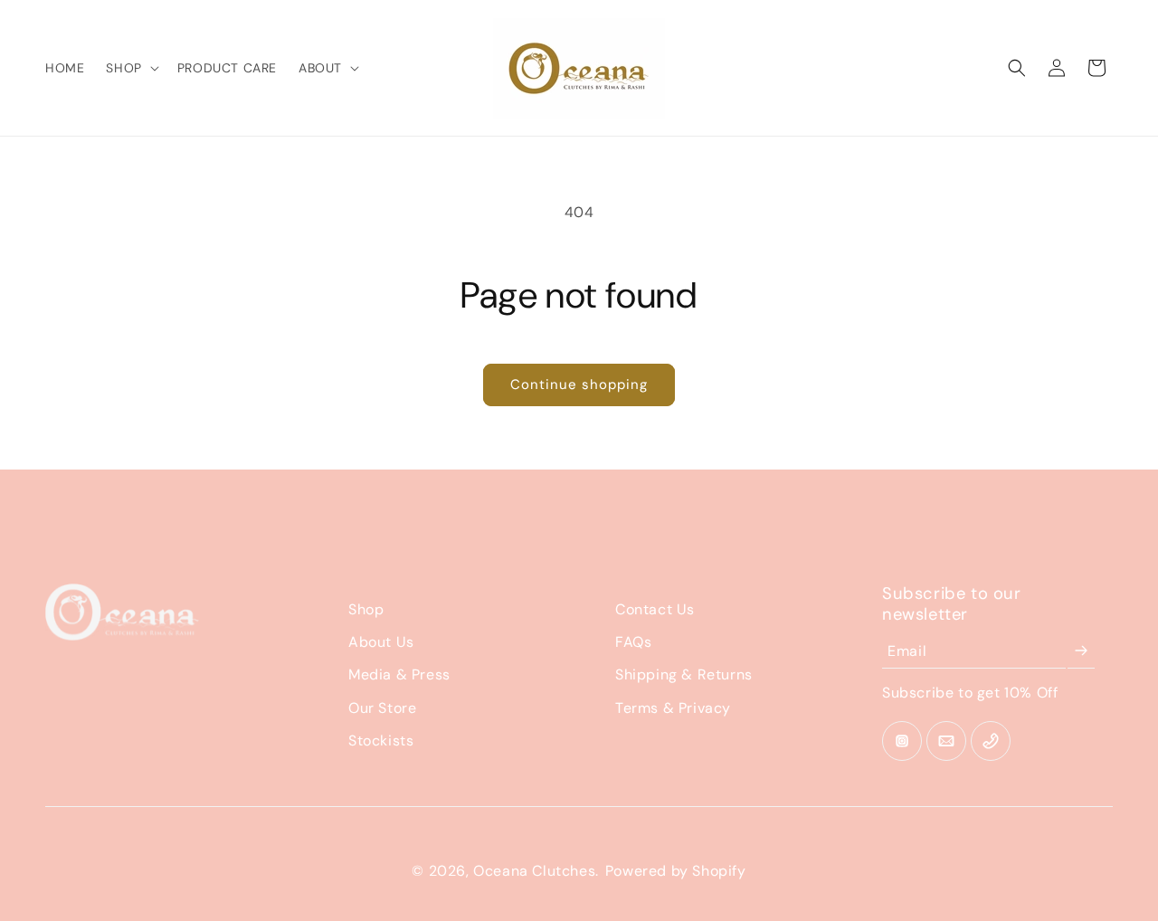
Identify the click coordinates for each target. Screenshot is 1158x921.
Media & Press (399, 674)
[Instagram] (902, 741)
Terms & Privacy (673, 707)
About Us (381, 641)
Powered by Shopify (675, 870)
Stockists (380, 740)
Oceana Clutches (534, 870)
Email (906, 650)
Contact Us (655, 609)
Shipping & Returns (684, 674)
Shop (366, 609)
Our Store (382, 707)
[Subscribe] (1081, 651)
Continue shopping (579, 384)
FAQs (633, 641)
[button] (130, 68)
